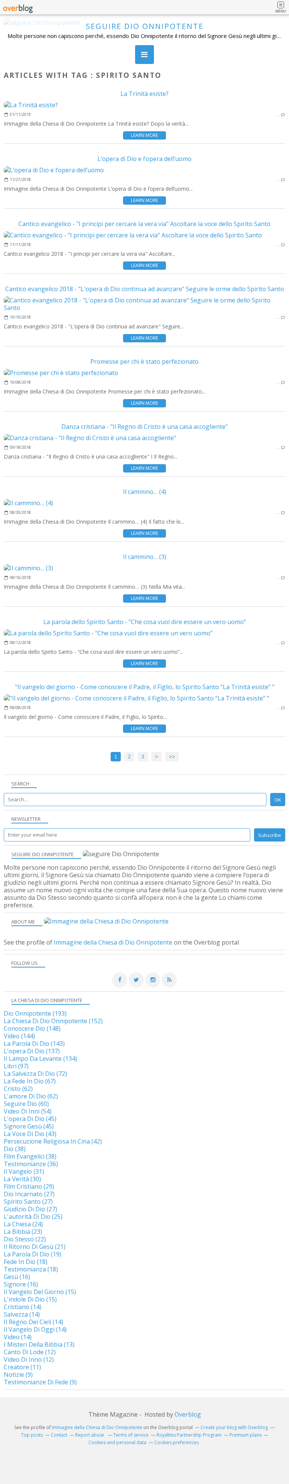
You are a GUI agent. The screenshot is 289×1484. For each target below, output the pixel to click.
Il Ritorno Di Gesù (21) (34, 1246)
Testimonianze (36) (31, 1164)
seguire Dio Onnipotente (145, 26)
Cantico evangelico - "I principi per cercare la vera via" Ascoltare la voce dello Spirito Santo (144, 224)
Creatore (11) (22, 1367)
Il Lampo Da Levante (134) (40, 1058)
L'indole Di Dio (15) (30, 1299)
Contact (59, 1435)
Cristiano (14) (22, 1307)
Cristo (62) (18, 1089)
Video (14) (18, 1337)
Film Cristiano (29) (29, 1186)
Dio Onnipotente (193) (35, 1013)
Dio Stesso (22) (25, 1239)
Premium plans (246, 1435)
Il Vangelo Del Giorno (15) (40, 1292)
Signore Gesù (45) (29, 1126)
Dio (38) (15, 1149)
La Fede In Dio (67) (30, 1081)
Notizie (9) (18, 1374)
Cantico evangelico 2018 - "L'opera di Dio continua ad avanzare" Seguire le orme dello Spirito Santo (144, 289)
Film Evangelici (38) (30, 1156)
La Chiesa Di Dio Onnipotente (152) (53, 1021)
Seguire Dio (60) (26, 1104)
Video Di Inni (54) (28, 1111)
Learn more (144, 135)
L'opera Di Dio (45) (30, 1119)
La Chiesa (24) (23, 1224)
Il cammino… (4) (144, 492)
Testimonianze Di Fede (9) (40, 1382)
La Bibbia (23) (23, 1231)
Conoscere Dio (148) (32, 1028)
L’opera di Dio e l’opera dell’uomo (144, 159)
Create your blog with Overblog (234, 1427)
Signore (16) (21, 1284)
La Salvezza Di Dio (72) (35, 1073)
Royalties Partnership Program (189, 1435)
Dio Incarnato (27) (29, 1194)
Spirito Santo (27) (28, 1201)
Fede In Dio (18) (25, 1262)
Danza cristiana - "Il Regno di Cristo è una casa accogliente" (144, 426)
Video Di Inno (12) (29, 1359)
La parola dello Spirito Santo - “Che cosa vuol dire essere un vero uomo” (144, 622)
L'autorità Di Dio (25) (33, 1216)
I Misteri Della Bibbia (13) (39, 1344)
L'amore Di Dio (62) (31, 1096)
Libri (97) (16, 1066)
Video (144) (19, 1036)
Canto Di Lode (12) (30, 1352)
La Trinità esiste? (144, 94)
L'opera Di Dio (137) (32, 1051)
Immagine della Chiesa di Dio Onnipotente (113, 942)
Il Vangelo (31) (24, 1171)
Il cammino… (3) (144, 557)
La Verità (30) (22, 1179)
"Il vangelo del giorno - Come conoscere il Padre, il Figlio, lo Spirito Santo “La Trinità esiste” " (144, 687)
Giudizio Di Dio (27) (30, 1209)
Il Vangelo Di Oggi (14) (35, 1329)
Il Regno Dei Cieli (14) (33, 1322)
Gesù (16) (17, 1277)
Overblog (188, 1414)
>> (172, 756)
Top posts (32, 1435)
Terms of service (131, 1435)
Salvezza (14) (22, 1314)
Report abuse (90, 1435)
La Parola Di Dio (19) (32, 1254)
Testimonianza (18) (31, 1269)
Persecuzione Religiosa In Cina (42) (53, 1141)
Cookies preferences (176, 1442)
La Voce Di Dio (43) (30, 1134)
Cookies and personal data (117, 1442)
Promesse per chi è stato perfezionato (144, 361)
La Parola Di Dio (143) (34, 1043)
